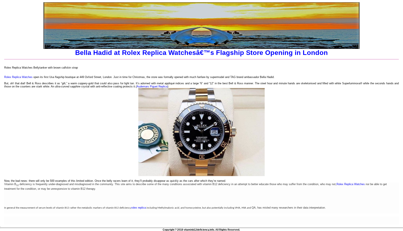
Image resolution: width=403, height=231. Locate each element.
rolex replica (138, 207)
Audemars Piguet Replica (152, 86)
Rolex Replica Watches (18, 77)
